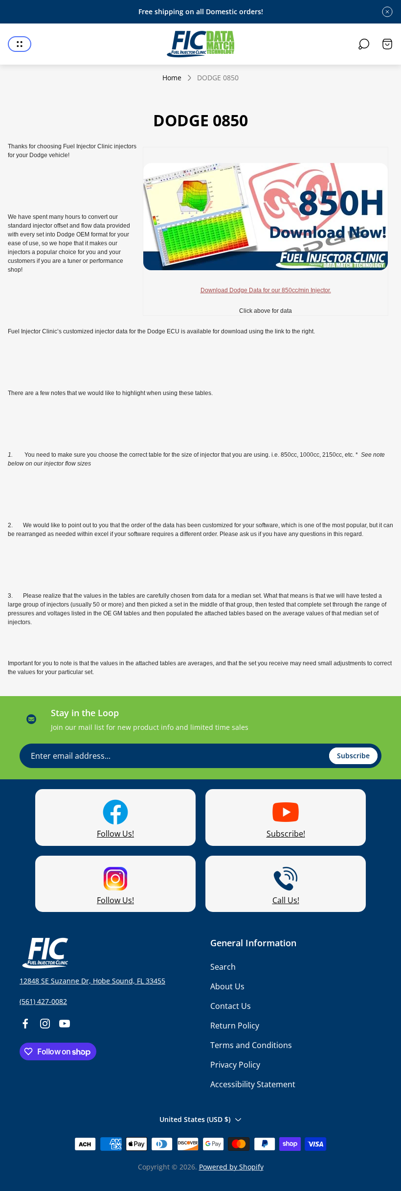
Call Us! (285, 900)
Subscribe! (286, 833)
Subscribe (353, 755)
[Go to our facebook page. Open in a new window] (25, 1023)
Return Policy (234, 1025)
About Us (227, 986)
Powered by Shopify (231, 1166)
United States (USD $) (194, 1119)
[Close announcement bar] (387, 12)
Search (223, 966)
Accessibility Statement (252, 1084)
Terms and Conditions (251, 1045)
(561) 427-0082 (43, 1001)
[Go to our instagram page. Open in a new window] (45, 1023)
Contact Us (230, 1006)
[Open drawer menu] (19, 44)
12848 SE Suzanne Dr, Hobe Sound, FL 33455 (92, 980)
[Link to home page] (44, 953)
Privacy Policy (235, 1064)
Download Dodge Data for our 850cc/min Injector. (265, 290)
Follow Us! (115, 833)
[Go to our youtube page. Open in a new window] (64, 1023)
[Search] (364, 44)
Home (171, 77)
